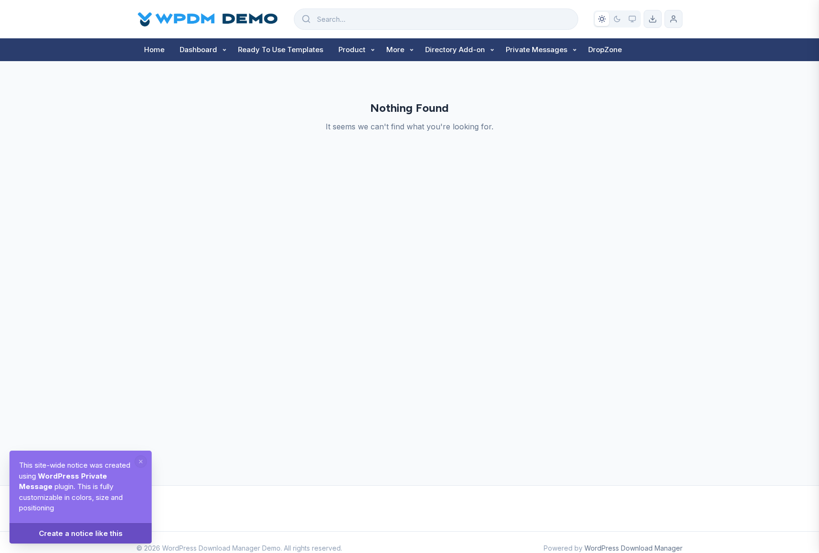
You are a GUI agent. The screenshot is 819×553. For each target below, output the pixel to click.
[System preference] (632, 19)
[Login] (673, 19)
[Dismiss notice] (141, 461)
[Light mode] (602, 19)
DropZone (605, 49)
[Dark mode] (617, 19)
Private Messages (536, 49)
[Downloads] (653, 19)
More (395, 49)
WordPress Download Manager (633, 548)
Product (351, 49)
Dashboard (198, 49)
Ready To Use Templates (280, 49)
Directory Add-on (455, 49)
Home (154, 49)
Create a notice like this (81, 533)
